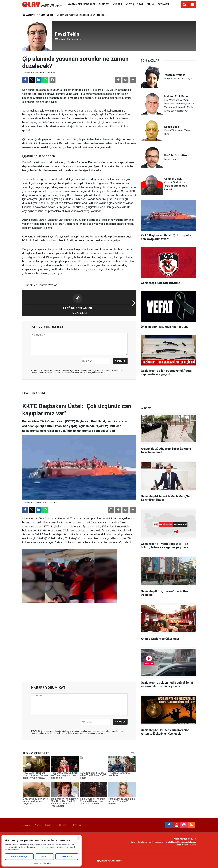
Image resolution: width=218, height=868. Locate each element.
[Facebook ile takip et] (169, 825)
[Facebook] (25, 80)
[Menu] (192, 4)
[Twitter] (32, 80)
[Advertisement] (79, 643)
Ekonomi (163, 4)
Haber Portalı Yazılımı (111, 861)
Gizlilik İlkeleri (61, 825)
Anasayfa (30, 15)
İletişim (48, 825)
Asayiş (129, 4)
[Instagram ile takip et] (184, 825)
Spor (140, 4)
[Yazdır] (52, 80)
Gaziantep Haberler (82, 4)
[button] (118, 80)
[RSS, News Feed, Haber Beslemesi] (191, 825)
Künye (37, 825)
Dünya (151, 4)
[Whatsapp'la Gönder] (45, 80)
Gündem (104, 4)
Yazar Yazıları (46, 15)
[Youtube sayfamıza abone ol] (176, 825)
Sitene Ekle (76, 825)
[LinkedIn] (39, 80)
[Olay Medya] (42, 4)
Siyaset (117, 4)
